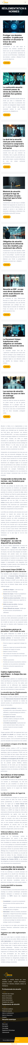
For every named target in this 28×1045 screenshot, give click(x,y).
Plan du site (14, 1044)
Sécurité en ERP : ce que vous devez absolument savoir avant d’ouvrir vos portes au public (13, 292)
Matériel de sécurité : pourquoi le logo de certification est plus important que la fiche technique (12, 195)
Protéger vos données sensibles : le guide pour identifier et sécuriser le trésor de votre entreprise (13, 39)
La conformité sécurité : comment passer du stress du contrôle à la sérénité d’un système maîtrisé (13, 91)
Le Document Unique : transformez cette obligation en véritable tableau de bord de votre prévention (13, 343)
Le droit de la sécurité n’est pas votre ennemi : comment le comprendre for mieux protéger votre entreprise (13, 143)
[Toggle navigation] (25, 2)
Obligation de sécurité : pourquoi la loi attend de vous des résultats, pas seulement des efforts (13, 244)
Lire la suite (6, 62)
